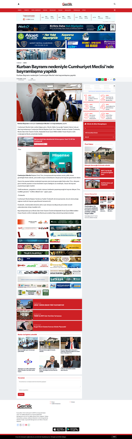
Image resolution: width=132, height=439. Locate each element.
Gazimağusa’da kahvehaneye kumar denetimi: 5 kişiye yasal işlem (110, 108)
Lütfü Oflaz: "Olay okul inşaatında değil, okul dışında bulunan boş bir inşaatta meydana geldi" (110, 117)
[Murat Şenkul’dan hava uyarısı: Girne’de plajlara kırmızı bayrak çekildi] (49, 361)
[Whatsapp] (29, 425)
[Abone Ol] (114, 79)
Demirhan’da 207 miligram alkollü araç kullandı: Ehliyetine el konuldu (109, 99)
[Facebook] (18, 425)
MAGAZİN (68, 10)
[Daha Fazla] (105, 79)
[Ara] (114, 4)
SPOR (83, 10)
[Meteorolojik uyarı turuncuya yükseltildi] (28, 343)
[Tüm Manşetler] (113, 194)
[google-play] (73, 429)
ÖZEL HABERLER (35, 10)
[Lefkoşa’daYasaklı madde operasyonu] (71, 361)
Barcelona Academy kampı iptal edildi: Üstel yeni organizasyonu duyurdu (93, 117)
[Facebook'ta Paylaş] (97, 79)
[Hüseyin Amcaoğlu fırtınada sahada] (49, 343)
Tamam (114, 436)
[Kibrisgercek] (67, 4)
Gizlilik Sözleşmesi (56, 403)
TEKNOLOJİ (76, 10)
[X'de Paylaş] (99, 79)
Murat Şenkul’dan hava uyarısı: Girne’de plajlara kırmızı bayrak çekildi (48, 370)
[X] (20, 425)
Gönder (21, 394)
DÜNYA (45, 10)
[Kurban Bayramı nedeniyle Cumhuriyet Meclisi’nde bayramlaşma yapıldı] (49, 102)
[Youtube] (26, 425)
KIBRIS (19, 10)
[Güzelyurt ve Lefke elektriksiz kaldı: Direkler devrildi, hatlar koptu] (28, 361)
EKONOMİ (53, 10)
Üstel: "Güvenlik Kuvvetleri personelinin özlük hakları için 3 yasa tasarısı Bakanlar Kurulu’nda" (93, 108)
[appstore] (59, 429)
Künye (53, 402)
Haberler (19, 62)
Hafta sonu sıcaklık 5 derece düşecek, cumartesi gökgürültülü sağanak (93, 99)
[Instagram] (23, 425)
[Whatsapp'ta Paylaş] (102, 79)
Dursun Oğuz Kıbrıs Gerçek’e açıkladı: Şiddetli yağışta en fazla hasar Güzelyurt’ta (70, 351)
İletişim (73, 402)
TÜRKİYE (26, 10)
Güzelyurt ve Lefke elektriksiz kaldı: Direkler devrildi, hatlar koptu (26, 370)
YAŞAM (60, 10)
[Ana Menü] (114, 10)
